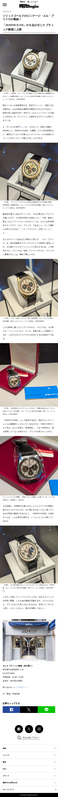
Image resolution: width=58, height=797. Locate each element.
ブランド (6, 776)
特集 (4, 748)
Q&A (4, 769)
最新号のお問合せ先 (10, 783)
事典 (4, 762)
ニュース (6, 755)
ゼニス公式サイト (20, 687)
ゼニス (22, 127)
